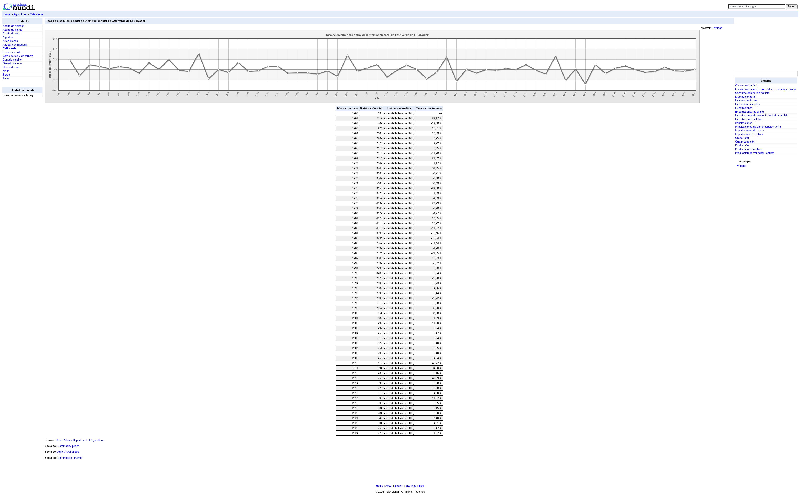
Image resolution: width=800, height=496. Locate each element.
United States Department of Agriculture (80, 440)
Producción (742, 145)
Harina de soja (11, 67)
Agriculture (20, 14)
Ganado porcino (12, 59)
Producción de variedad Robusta (754, 152)
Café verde (36, 14)
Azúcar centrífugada (15, 44)
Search (399, 485)
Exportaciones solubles (749, 119)
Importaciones (743, 122)
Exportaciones (743, 107)
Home (6, 14)
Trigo (6, 78)
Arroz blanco (10, 40)
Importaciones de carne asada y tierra (758, 126)
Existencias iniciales (747, 104)
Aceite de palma (12, 29)
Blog (421, 485)
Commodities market (70, 457)
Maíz (6, 70)
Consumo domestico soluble (752, 92)
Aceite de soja (11, 33)
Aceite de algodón (13, 25)
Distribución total (745, 96)
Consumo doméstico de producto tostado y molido (765, 89)
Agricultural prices (68, 451)
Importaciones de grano (749, 130)
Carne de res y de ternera (18, 55)
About (388, 485)
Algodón (7, 37)
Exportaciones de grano (749, 111)
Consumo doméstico (747, 85)
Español (742, 165)
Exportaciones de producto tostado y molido (761, 115)
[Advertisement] (19, 163)
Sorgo (6, 74)
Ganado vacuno (12, 63)
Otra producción (744, 141)
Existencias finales (746, 100)
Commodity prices (68, 446)
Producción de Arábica (748, 149)
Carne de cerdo (12, 52)
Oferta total (742, 137)
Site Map (410, 485)
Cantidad (717, 28)
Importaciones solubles (749, 134)
